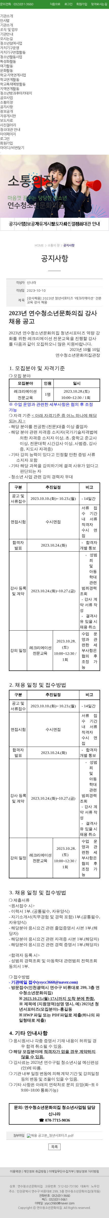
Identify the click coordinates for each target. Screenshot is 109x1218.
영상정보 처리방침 (87, 1171)
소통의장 (6, 102)
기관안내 (6, 34)
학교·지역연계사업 (13, 75)
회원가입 (81, 4)
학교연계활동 (9, 80)
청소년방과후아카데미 (16, 93)
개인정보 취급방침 (34, 1171)
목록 (54, 1147)
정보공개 (6, 111)
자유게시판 (8, 116)
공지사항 (6, 107)
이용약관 (15, 1171)
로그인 (68, 4)
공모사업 (6, 98)
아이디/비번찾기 (12, 148)
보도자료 (6, 120)
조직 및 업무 (9, 30)
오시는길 (6, 39)
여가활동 (6, 66)
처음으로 (55, 4)
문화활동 (6, 70)
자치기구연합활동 (12, 52)
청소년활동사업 (11, 57)
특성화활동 (8, 61)
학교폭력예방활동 (12, 84)
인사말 (5, 20)
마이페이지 (8, 134)
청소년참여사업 (11, 43)
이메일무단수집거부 (61, 1171)
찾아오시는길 (99, 4)
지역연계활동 (9, 89)
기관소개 (6, 16)
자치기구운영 (9, 48)
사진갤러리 (8, 125)
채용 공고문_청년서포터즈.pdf (52, 1135)
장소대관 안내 (10, 129)
